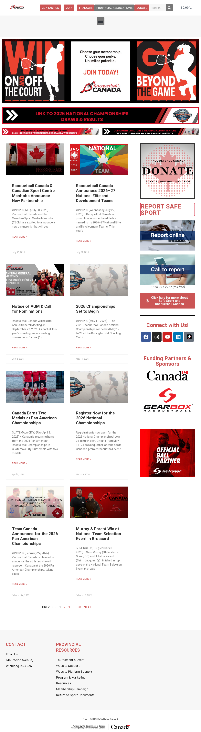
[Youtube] (167, 337)
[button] (100, 21)
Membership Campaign (72, 689)
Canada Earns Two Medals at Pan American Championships (34, 418)
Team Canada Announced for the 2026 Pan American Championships (35, 536)
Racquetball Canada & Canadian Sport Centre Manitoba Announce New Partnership (33, 193)
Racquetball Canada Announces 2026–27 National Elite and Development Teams (95, 193)
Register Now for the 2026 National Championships (95, 418)
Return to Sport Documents (75, 695)
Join (69, 7)
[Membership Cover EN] (100, 71)
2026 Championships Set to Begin (95, 309)
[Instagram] (157, 337)
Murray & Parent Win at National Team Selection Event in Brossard (98, 533)
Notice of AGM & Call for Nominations (31, 309)
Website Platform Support (74, 671)
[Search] (169, 7)
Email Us (12, 654)
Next (88, 607)
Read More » (19, 236)
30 (79, 607)
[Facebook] (146, 337)
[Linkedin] (178, 337)
